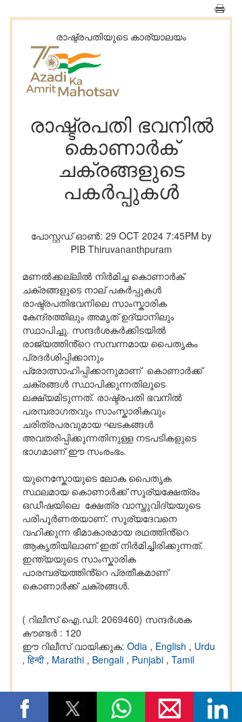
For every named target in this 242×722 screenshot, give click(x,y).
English (172, 646)
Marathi (69, 659)
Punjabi (149, 659)
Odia (138, 646)
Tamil (182, 659)
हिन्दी (37, 659)
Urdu (204, 646)
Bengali (109, 659)
